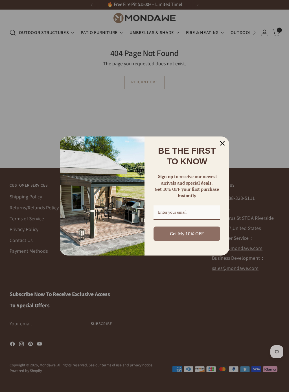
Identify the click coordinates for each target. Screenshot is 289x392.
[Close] (222, 143)
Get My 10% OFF (187, 233)
